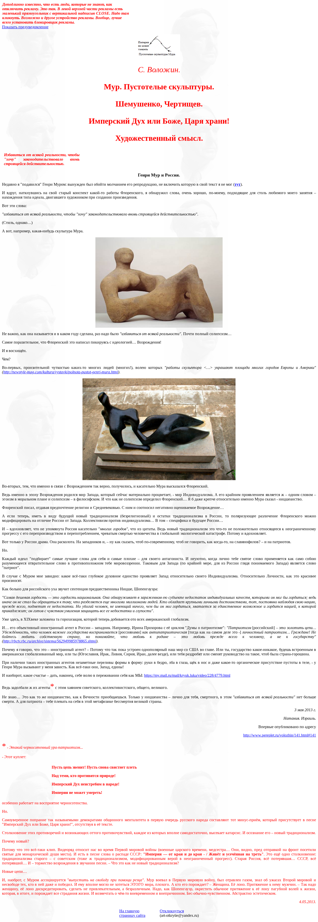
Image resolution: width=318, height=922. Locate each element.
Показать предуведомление (25, 27)
